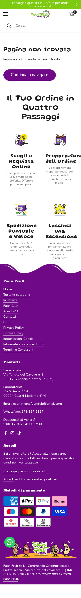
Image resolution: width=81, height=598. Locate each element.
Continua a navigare (29, 75)
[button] (73, 14)
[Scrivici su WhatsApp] (9, 542)
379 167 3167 (33, 411)
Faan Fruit (10, 579)
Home (8, 289)
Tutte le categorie (16, 294)
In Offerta (10, 300)
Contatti (9, 316)
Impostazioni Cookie (18, 338)
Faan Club (10, 305)
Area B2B (10, 311)
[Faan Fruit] (40, 14)
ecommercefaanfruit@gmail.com (37, 403)
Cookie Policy (13, 333)
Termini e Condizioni (18, 349)
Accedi (8, 479)
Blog (7, 322)
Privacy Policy (13, 327)
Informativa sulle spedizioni (23, 344)
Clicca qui (10, 471)
